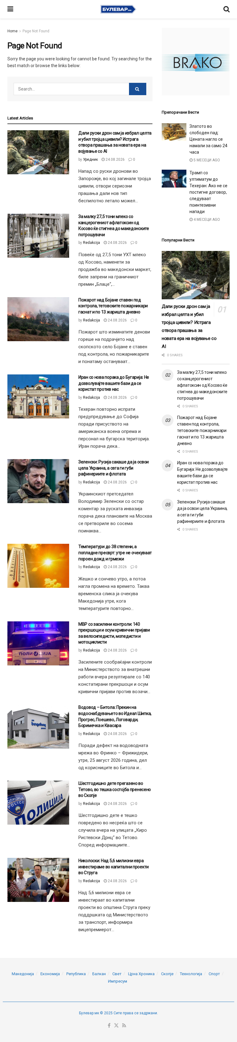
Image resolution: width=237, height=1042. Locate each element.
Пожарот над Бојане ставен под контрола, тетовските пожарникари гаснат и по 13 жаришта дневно (113, 305)
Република (76, 973)
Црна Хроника (141, 973)
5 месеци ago (206, 160)
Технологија (191, 973)
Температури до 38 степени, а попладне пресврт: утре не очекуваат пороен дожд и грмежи (115, 552)
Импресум (117, 981)
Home (12, 31)
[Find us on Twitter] (116, 1025)
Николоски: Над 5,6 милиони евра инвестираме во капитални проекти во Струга (113, 866)
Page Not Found (36, 31)
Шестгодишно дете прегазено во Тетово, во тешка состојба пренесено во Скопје (114, 789)
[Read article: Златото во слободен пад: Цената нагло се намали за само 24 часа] (174, 132)
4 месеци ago (206, 219)
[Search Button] (226, 9)
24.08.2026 (115, 159)
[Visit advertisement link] (196, 61)
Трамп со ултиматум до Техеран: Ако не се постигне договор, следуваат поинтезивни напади (208, 192)
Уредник (90, 159)
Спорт (214, 973)
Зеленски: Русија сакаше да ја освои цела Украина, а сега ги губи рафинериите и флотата (113, 467)
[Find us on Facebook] (109, 1025)
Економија (50, 973)
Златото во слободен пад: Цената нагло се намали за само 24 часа (208, 139)
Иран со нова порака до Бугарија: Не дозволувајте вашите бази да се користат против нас (113, 383)
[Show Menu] (10, 9)
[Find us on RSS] (124, 1025)
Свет (117, 973)
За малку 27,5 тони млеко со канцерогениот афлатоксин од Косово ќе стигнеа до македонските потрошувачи (202, 385)
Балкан (99, 973)
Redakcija (91, 242)
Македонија (23, 973)
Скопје (167, 973)
